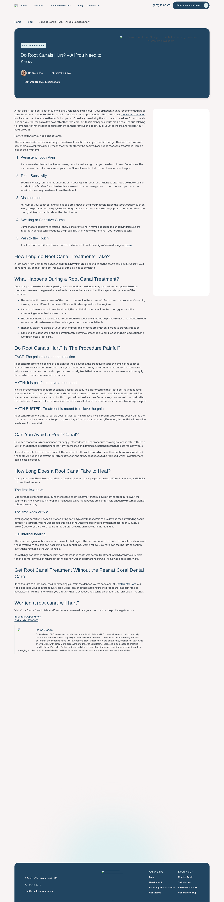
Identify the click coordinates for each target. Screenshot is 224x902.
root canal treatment (133, 114)
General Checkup (187, 892)
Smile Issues (184, 882)
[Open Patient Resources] (73, 5)
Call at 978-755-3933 (26, 620)
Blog (151, 877)
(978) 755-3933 (33, 884)
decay (128, 245)
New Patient (155, 882)
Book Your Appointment (27, 616)
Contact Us (155, 892)
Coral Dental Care (126, 584)
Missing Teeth (185, 877)
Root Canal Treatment (33, 45)
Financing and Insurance (162, 887)
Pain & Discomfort (187, 887)
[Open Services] (45, 5)
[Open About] (29, 5)
